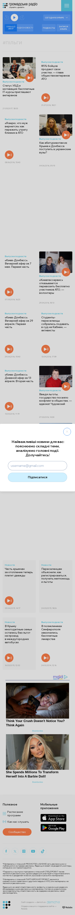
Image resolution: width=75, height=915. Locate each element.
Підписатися (37, 477)
